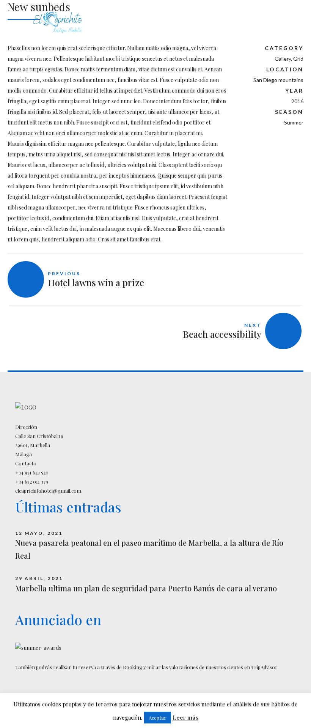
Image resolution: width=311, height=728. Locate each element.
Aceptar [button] (157, 717)
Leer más (185, 717)
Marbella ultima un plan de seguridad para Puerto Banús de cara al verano (146, 588)
